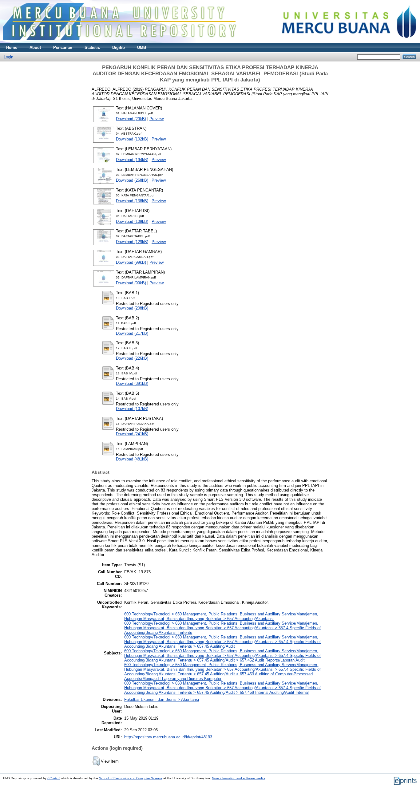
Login (8, 57)
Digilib (118, 47)
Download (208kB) (132, 308)
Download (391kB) (132, 383)
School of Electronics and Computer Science (130, 778)
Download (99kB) (131, 262)
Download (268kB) (132, 180)
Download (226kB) (132, 358)
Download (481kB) (132, 459)
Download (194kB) (132, 159)
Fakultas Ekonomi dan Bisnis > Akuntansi (161, 699)
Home (11, 47)
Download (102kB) (132, 139)
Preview (156, 119)
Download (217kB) (132, 333)
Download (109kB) (132, 221)
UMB (141, 47)
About (35, 47)
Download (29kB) (131, 119)
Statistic (92, 47)
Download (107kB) (132, 408)
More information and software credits (238, 778)
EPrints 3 (53, 778)
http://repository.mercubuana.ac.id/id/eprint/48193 (168, 737)
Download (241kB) (132, 434)
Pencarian (62, 47)
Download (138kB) (132, 201)
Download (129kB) (132, 241)
